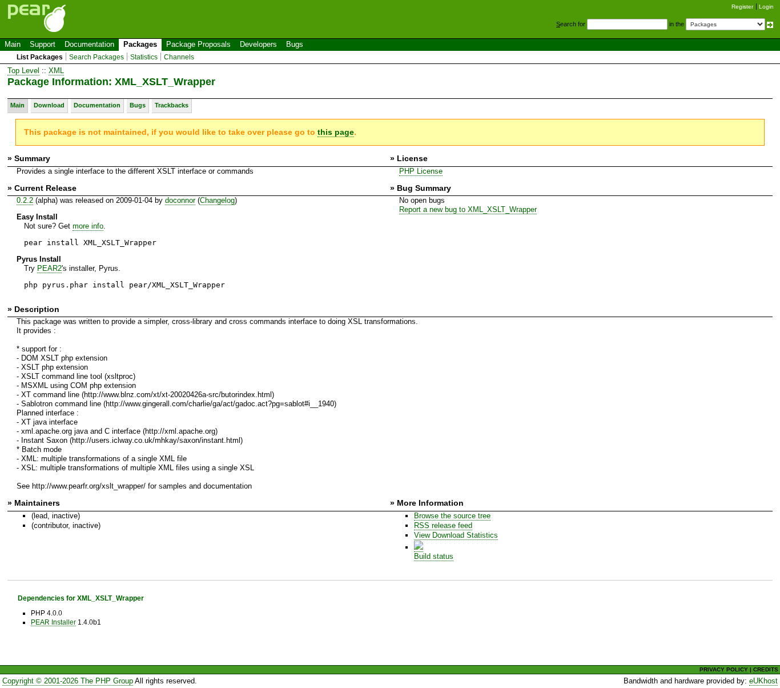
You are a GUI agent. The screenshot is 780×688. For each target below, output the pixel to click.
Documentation (89, 44)
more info (88, 226)
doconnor (180, 200)
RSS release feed (443, 525)
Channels (179, 57)
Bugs (294, 44)
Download (49, 105)
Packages (140, 44)
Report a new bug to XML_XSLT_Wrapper (468, 209)
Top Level (23, 70)
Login (766, 6)
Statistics (144, 57)
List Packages (40, 57)
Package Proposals (198, 44)
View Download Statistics (456, 535)
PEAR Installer (53, 622)
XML (56, 70)
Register (742, 6)
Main (13, 44)
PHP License (421, 171)
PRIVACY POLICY (723, 669)
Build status (433, 556)
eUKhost (763, 681)
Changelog (217, 200)
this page (335, 132)
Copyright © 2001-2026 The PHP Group (67, 681)
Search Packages (96, 57)
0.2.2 (25, 200)
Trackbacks (171, 105)
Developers (258, 44)
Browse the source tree (452, 515)
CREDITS (765, 669)
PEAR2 (49, 268)
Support (42, 44)
